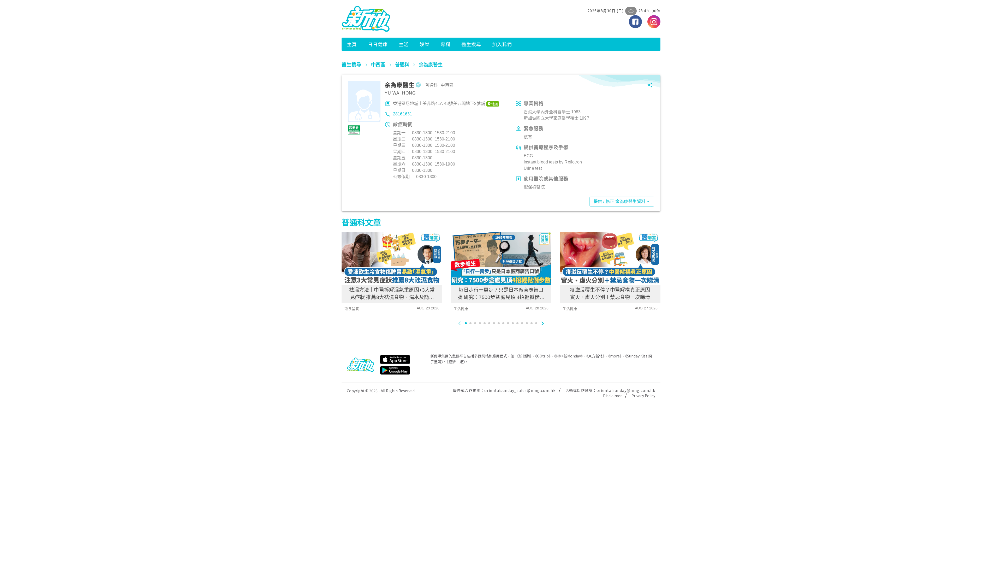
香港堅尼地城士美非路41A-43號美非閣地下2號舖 (439, 103)
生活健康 (461, 309)
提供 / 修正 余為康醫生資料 (620, 201)
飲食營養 (351, 309)
